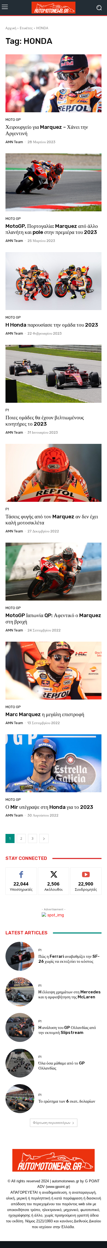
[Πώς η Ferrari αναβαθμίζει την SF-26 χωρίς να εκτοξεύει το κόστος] (19, 956)
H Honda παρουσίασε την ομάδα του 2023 (51, 325)
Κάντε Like (21, 872)
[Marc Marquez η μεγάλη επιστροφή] (53, 671)
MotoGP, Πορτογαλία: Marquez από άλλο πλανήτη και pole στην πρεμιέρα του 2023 (51, 229)
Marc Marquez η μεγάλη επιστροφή (44, 714)
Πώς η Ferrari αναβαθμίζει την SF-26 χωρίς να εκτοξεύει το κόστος (69, 959)
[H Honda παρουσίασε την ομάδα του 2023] (53, 281)
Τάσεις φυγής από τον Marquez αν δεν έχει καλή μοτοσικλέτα (51, 519)
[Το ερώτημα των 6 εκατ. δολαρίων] (19, 1098)
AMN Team (14, 142)
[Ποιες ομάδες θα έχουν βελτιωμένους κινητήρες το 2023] (53, 374)
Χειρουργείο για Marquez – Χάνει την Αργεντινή (46, 130)
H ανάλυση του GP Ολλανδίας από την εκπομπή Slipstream (67, 1030)
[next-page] (44, 838)
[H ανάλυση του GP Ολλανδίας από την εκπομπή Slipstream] (19, 1027)
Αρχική (10, 28)
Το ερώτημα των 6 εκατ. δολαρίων (66, 1101)
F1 (7, 410)
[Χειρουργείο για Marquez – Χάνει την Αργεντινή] (53, 83)
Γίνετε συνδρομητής (86, 874)
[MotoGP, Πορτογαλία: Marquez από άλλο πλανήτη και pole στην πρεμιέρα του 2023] (53, 182)
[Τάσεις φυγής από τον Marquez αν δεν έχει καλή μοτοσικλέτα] (53, 473)
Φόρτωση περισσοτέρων (52, 1122)
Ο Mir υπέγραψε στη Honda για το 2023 (49, 807)
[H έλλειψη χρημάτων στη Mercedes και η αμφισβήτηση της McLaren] (19, 991)
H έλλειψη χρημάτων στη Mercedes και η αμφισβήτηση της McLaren (69, 994)
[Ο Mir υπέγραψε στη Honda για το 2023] (53, 763)
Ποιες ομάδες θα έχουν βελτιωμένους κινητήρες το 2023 (44, 420)
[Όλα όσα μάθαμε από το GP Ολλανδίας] (19, 1063)
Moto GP (13, 119)
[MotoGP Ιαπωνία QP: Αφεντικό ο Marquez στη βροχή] (53, 572)
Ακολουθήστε (53, 872)
